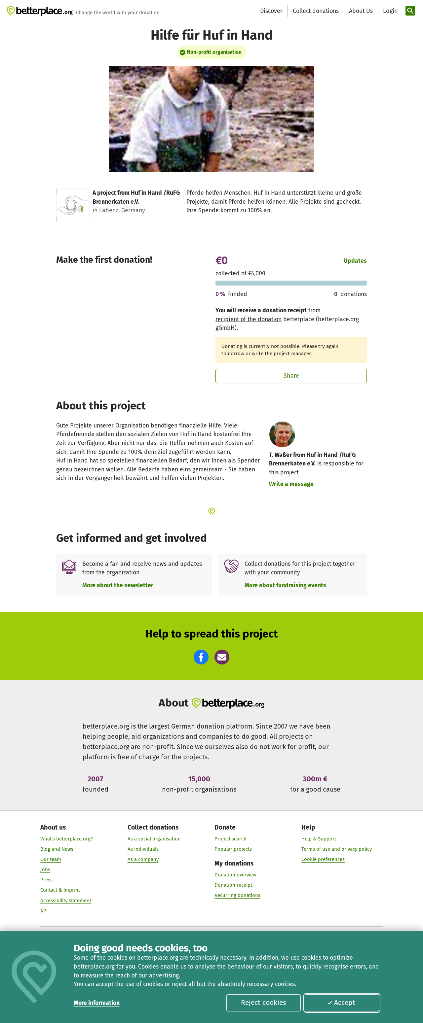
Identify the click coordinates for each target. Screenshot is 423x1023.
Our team (50, 859)
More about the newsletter (117, 585)
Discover (271, 11)
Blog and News (56, 849)
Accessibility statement (65, 901)
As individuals (143, 849)
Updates (355, 260)
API (44, 911)
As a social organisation (154, 839)
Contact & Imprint (60, 890)
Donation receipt (233, 885)
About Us (361, 11)
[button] (201, 657)
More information (97, 1002)
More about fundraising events (285, 585)
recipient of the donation (248, 319)
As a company (143, 859)
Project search (230, 839)
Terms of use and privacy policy (336, 849)
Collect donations (316, 11)
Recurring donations (237, 895)
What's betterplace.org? (66, 839)
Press (46, 880)
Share (291, 375)
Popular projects (233, 849)
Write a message (291, 484)
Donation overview (235, 875)
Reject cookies (263, 1002)
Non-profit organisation (214, 52)
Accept (344, 1002)
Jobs (45, 869)
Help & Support (318, 839)
